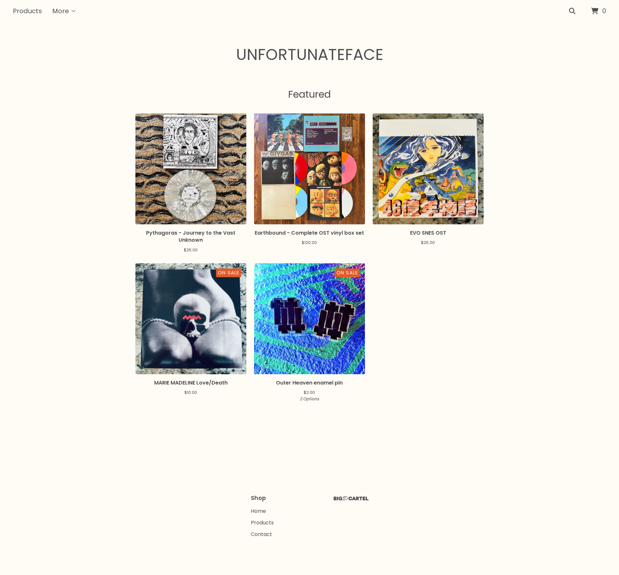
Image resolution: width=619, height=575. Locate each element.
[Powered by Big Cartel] (351, 498)
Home (258, 511)
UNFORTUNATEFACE (309, 54)
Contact (261, 534)
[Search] (572, 11)
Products (27, 10)
